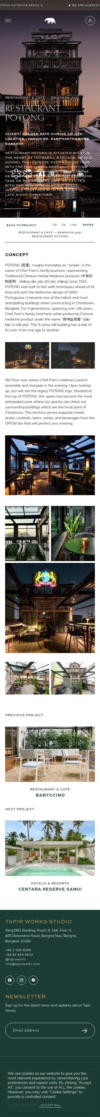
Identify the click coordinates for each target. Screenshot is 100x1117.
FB (55, 224)
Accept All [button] (50, 1105)
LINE (73, 224)
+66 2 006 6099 (18, 950)
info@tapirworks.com (22, 964)
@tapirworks (15, 959)
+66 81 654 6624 (19, 955)
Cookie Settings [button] (22, 1105)
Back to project (21, 225)
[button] (16, 206)
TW (63, 224)
